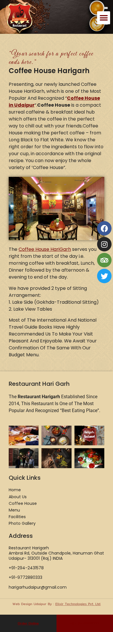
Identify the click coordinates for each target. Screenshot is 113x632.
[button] (103, 17)
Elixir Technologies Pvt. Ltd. (78, 604)
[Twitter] (104, 276)
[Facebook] (104, 228)
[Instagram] (104, 244)
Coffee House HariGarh (45, 249)
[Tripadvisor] (104, 260)
